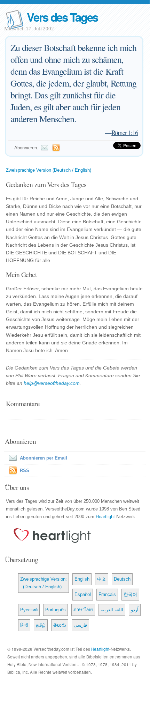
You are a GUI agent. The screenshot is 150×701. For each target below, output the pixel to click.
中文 (101, 579)
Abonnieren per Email (43, 458)
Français (107, 594)
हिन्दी (24, 625)
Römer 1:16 (124, 132)
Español (82, 594)
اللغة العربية (112, 609)
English (81, 579)
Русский (29, 609)
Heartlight (105, 516)
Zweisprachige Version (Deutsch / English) (48, 170)
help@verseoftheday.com (52, 383)
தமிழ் (41, 625)
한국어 (130, 594)
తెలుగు (59, 625)
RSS (24, 470)
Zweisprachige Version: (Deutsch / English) (43, 582)
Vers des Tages (62, 17)
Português (55, 609)
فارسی (80, 625)
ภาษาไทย (83, 609)
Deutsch (122, 579)
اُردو (135, 609)
